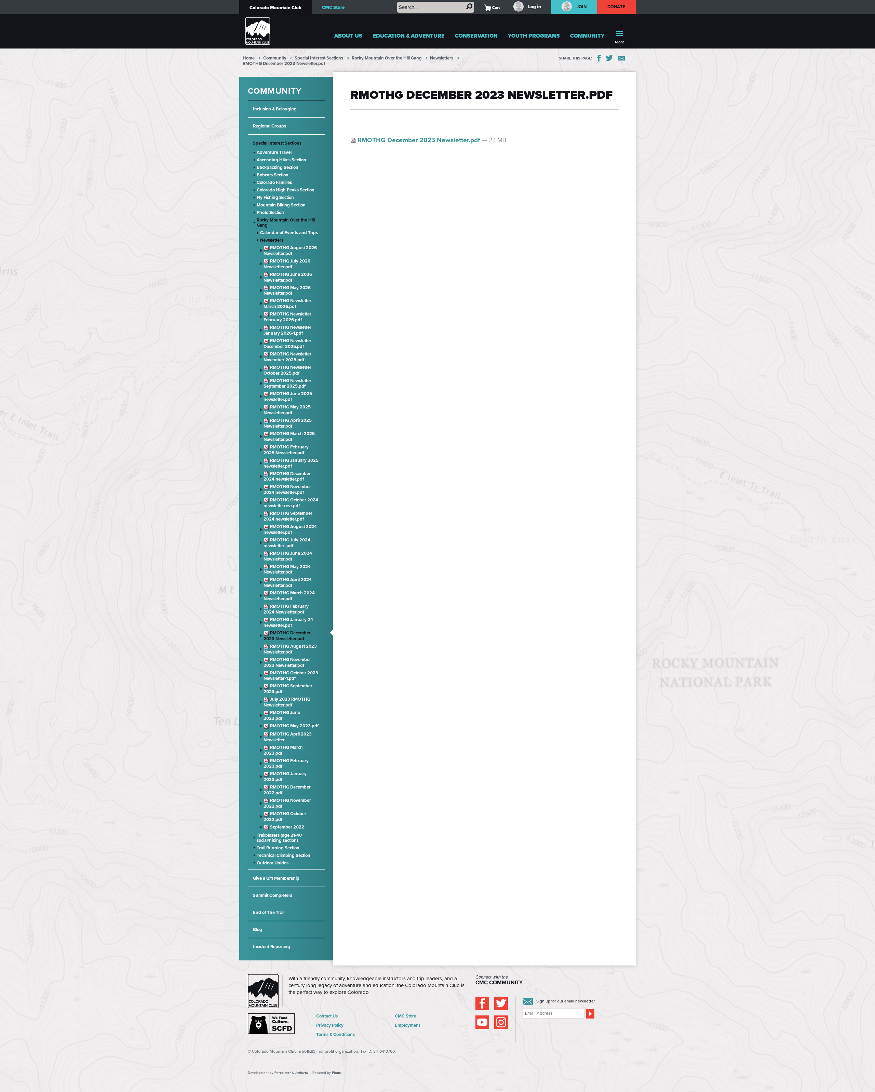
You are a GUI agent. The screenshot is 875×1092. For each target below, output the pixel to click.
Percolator (282, 1072)
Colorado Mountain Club (275, 7)
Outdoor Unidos (272, 862)
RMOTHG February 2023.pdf (286, 763)
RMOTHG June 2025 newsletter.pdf (288, 396)
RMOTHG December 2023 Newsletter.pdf (287, 635)
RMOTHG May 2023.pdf (294, 726)
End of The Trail (268, 912)
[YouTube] (482, 1022)
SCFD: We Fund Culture (272, 1023)
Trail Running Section (278, 847)
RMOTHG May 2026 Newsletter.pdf (287, 290)
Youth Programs (534, 36)
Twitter (609, 58)
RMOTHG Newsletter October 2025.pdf (287, 370)
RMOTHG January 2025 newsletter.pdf (291, 463)
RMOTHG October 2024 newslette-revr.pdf (291, 502)
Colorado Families (274, 182)
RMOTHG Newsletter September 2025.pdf (287, 383)
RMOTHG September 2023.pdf (288, 688)
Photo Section (270, 212)
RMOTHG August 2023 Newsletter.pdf (290, 649)
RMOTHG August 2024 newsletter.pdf (290, 529)
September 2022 (286, 827)
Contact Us (327, 1016)
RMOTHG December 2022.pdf (287, 789)
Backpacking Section (277, 167)
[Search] (469, 6)
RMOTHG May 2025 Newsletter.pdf (287, 409)
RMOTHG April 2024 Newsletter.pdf (288, 582)
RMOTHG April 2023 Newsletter (288, 736)
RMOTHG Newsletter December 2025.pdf (287, 343)
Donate (616, 6)
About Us (348, 36)
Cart (492, 7)
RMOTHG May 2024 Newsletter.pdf (287, 569)
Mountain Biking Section (281, 204)
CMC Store (333, 7)
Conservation (476, 36)
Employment (407, 1025)
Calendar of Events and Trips (289, 232)
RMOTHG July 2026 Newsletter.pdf (287, 263)
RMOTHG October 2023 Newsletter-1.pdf (291, 675)
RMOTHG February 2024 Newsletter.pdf (286, 609)
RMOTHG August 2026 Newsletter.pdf (290, 250)
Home (249, 58)
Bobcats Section (272, 174)
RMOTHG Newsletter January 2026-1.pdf (287, 330)
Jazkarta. (302, 1072)
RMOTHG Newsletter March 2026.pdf (287, 303)
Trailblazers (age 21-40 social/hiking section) (279, 838)
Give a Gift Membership (276, 878)
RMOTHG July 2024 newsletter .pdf (287, 542)
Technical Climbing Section (283, 855)
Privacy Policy (330, 1025)
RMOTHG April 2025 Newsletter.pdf (288, 423)
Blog (257, 929)
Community (587, 36)
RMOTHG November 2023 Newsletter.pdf (287, 662)
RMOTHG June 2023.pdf (282, 715)
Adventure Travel (274, 152)
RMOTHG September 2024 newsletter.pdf (288, 516)
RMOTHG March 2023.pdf (283, 750)
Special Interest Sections (319, 58)
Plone (336, 1072)
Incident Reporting (271, 946)
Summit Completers (272, 895)
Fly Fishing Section (275, 197)
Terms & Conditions (335, 1034)
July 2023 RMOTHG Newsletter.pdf (287, 702)
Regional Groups (269, 126)
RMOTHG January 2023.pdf (285, 776)
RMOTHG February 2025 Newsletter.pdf (286, 449)
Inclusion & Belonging (275, 109)
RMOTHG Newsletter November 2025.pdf (287, 356)
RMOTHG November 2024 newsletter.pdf (287, 489)
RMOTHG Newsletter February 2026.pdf (287, 316)
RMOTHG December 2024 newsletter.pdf (287, 476)
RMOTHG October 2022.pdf (285, 816)
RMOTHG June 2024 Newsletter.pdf (288, 556)
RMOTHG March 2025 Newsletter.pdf (289, 436)
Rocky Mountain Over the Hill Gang (387, 58)
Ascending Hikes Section (281, 159)
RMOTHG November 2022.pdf (287, 803)
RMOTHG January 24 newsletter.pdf (288, 622)
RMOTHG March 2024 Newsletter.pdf (289, 595)
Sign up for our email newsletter (565, 1001)
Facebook (599, 58)
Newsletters (441, 58)
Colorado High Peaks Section (285, 189)
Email (621, 58)
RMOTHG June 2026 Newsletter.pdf (288, 277)
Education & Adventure (409, 36)
